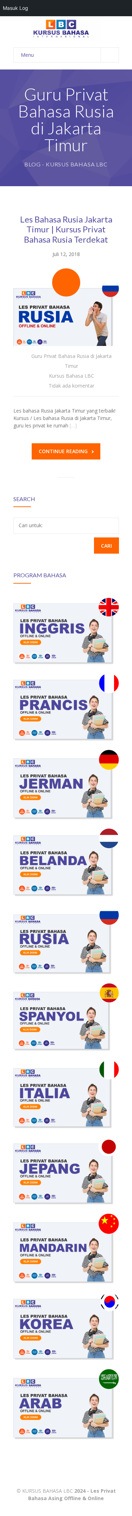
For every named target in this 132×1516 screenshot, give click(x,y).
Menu (27, 54)
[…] (73, 425)
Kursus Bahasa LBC (71, 375)
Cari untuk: (31, 525)
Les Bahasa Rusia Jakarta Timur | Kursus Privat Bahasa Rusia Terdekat (66, 229)
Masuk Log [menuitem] (15, 8)
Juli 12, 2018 (66, 254)
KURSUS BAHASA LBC (47, 1490)
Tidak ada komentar (71, 385)
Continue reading (63, 451)
